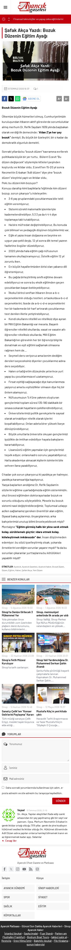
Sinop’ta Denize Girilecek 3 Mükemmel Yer (17, 613)
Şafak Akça (27, 570)
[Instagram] (17, 869)
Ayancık (17, 566)
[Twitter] (11, 869)
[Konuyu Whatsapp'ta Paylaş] (17, 98)
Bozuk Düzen (58, 566)
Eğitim (11, 570)
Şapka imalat (31, 933)
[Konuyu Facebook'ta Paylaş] (4, 98)
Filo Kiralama (61, 940)
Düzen (4, 570)
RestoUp (6, 940)
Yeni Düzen (37, 570)
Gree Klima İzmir (22, 940)
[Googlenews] (37, 869)
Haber (18, 570)
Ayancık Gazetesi (30, 566)
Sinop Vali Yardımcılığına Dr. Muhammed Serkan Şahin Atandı (52, 663)
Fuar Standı (46, 933)
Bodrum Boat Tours (38, 937)
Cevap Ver (11, 840)
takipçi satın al (59, 937)
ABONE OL (34, 98)
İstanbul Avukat (13, 933)
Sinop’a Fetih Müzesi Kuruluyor (13, 661)
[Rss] (30, 869)
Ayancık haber (44, 566)
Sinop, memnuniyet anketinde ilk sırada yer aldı (52, 613)
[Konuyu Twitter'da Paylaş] (11, 98)
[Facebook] (4, 869)
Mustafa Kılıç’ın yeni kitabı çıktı (51, 713)
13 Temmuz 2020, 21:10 (37, 810)
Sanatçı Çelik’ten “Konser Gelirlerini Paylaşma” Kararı (18, 713)
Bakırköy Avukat (43, 940)
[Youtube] (24, 869)
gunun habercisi (36, 944)
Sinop (5, 607)
